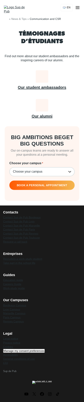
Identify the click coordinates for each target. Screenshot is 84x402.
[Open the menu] (77, 7)
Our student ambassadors (42, 87)
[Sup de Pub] (16, 9)
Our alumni (42, 116)
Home (6, 19)
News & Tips (19, 18)
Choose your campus (26, 163)
